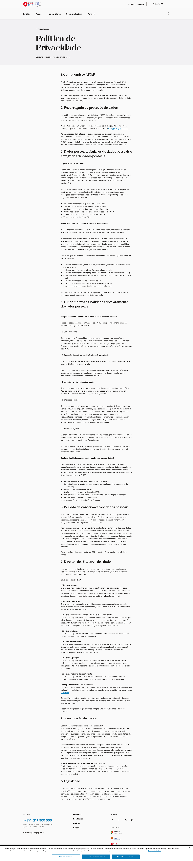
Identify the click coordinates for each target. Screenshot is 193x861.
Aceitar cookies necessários (96, 857)
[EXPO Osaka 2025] (114, 844)
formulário (65, 693)
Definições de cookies (66, 857)
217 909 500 (37, 820)
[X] (125, 820)
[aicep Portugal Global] (115, 838)
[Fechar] (189, 847)
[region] (96, 853)
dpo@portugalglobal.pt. (118, 128)
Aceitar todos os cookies (125, 857)
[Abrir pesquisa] (167, 14)
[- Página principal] (32, 4)
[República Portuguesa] (116, 832)
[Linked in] (132, 820)
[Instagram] (112, 820)
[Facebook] (119, 820)
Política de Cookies (154, 851)
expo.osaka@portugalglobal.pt (33, 833)
